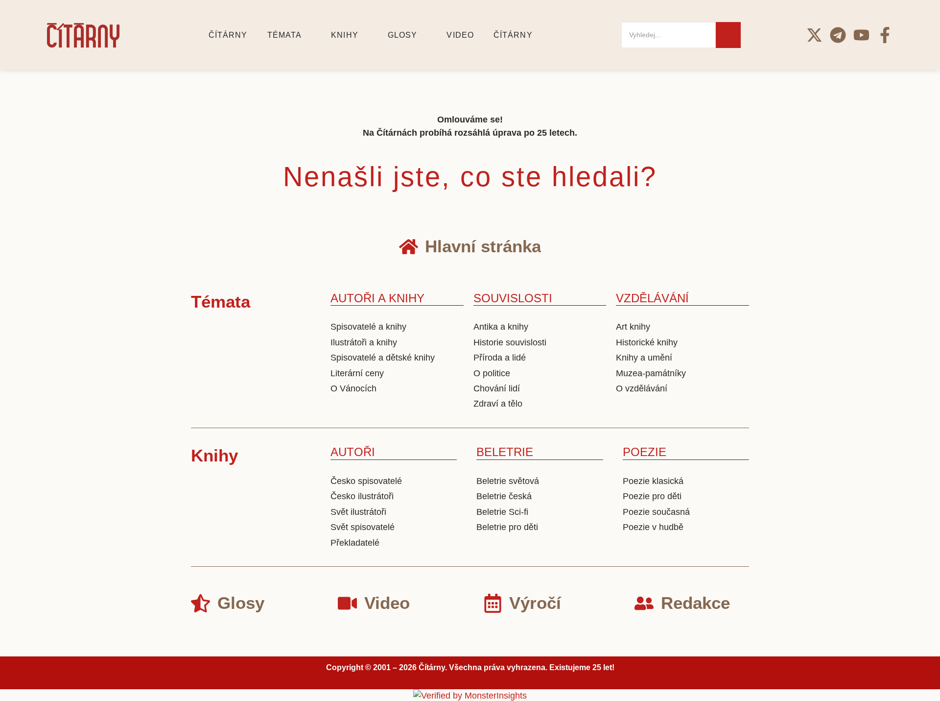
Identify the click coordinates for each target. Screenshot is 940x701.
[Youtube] (861, 35)
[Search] (728, 35)
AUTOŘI (352, 452)
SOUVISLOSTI (512, 298)
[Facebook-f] (885, 35)
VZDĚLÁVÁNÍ (652, 298)
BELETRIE (504, 452)
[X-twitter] (814, 35)
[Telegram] (838, 35)
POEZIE (644, 452)
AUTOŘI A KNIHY (377, 298)
